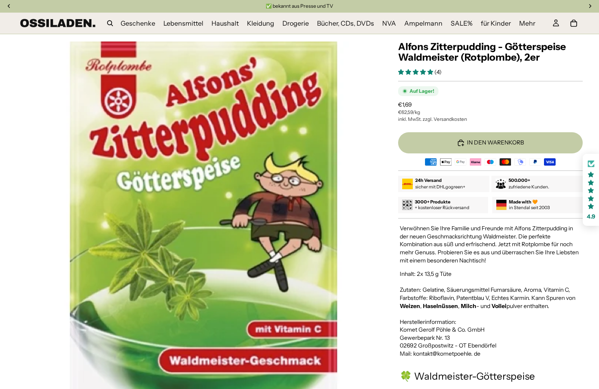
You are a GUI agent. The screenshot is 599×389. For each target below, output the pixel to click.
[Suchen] (110, 23)
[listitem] (527, 23)
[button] (416, 72)
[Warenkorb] (574, 23)
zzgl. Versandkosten (445, 119)
